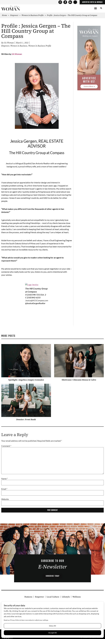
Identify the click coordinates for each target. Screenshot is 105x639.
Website (5, 499)
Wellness (76, 597)
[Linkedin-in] (70, 2)
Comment (6, 446)
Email (4, 489)
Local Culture (53, 597)
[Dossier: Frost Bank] (26, 400)
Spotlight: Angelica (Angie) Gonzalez (26, 379)
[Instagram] (60, 2)
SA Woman (17, 54)
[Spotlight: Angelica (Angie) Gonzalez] (26, 360)
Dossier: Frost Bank (26, 419)
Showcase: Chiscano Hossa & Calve (79, 379)
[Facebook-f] (65, 2)
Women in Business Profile (33, 15)
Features (28, 597)
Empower (14, 15)
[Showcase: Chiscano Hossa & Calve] (79, 360)
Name (4, 478)
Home (4, 15)
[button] (95, 8)
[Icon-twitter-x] (75, 2)
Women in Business (18, 46)
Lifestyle (66, 597)
